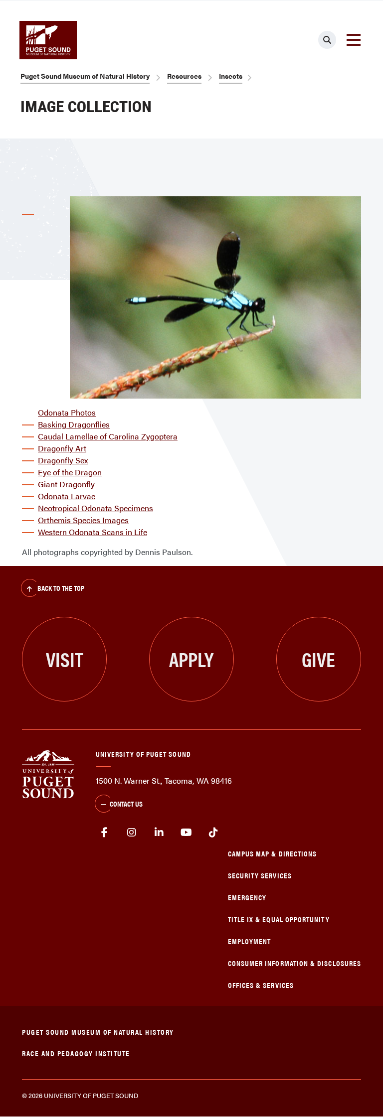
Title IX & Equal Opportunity (279, 919)
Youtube (186, 833)
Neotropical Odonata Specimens (95, 508)
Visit (64, 659)
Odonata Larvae (66, 496)
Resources (184, 76)
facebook (104, 833)
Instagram (132, 833)
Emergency (247, 897)
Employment (249, 941)
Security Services (260, 875)
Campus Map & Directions (272, 853)
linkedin (159, 833)
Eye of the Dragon (70, 472)
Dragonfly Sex (63, 460)
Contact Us (126, 803)
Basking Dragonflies (74, 424)
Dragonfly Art (62, 448)
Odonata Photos (67, 412)
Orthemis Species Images (83, 520)
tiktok (213, 833)
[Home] (48, 773)
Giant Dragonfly (66, 484)
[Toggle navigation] (354, 40)
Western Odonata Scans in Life (92, 532)
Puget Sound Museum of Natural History (85, 76)
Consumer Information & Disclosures (294, 963)
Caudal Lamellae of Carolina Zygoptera (108, 436)
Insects (230, 76)
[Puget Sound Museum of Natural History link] (48, 39)
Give (318, 659)
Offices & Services (261, 984)
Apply (191, 659)
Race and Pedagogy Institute (76, 1053)
